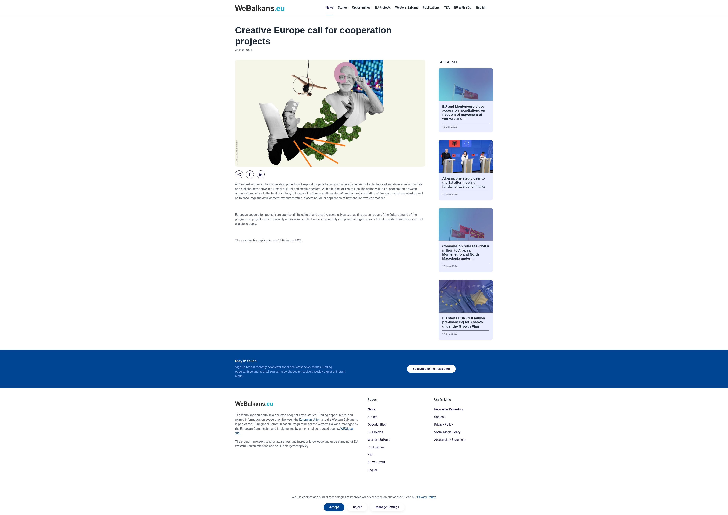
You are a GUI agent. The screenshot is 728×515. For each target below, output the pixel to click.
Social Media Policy (447, 432)
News (329, 7)
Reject (357, 507)
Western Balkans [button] (406, 7)
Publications (431, 7)
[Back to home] (259, 7)
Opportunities (361, 7)
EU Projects (383, 7)
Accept (334, 507)
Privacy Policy (443, 424)
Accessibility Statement (449, 439)
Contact (439, 417)
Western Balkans (379, 439)
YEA (370, 455)
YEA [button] (447, 7)
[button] (481, 7)
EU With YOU (463, 7)
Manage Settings (387, 507)
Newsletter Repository (448, 409)
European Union (309, 419)
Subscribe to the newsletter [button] (431, 369)
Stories (343, 7)
